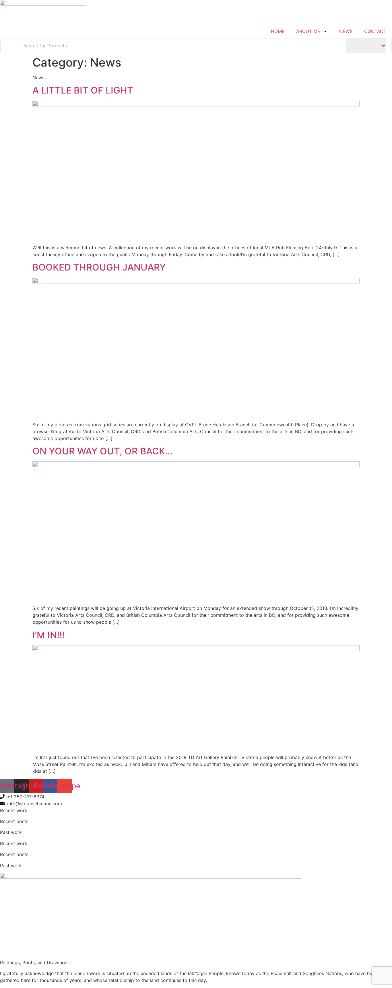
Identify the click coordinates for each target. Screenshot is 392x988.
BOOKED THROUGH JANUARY (99, 267)
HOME (278, 31)
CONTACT (375, 31)
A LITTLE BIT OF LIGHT (82, 90)
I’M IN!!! (48, 635)
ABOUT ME (308, 31)
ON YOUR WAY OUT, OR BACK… (102, 451)
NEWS (346, 31)
